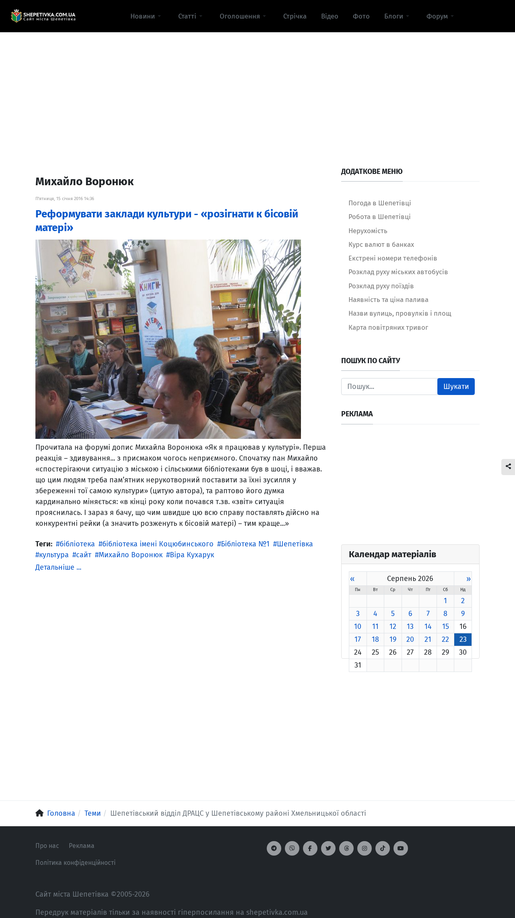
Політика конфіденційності (75, 862)
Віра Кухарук (192, 554)
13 (410, 626)
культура (54, 554)
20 (410, 639)
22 (445, 639)
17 (357, 639)
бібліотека (77, 544)
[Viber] (292, 848)
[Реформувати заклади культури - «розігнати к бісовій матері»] (168, 338)
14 (428, 626)
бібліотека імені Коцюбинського (158, 544)
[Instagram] (364, 848)
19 (392, 639)
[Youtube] (400, 848)
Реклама (82, 846)
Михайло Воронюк (131, 554)
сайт (83, 554)
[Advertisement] (257, 89)
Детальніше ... (58, 567)
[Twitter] (328, 848)
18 (375, 639)
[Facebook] (310, 848)
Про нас (47, 846)
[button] (147, 16)
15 (445, 626)
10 (357, 626)
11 (375, 626)
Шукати (456, 386)
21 (427, 639)
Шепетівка (295, 544)
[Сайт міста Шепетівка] (43, 16)
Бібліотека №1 (245, 544)
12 (392, 626)
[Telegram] (274, 848)
